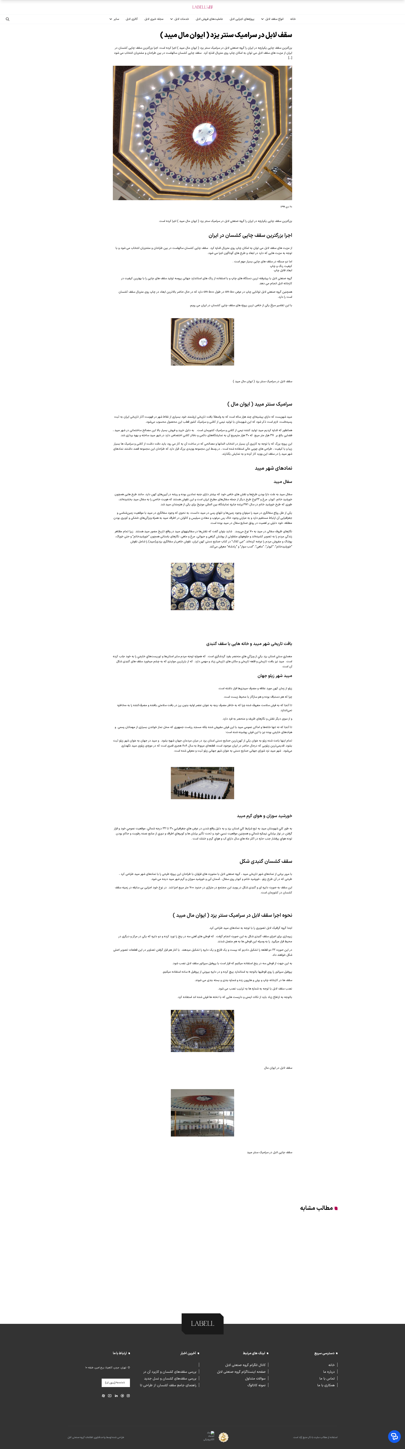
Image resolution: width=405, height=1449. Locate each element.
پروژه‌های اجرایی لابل (242, 19)
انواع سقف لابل (274, 19)
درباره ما (329, 1371)
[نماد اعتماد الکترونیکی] (201, 1437)
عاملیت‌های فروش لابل (209, 19)
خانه (293, 19)
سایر (116, 19)
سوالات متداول (255, 1378)
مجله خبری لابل (153, 19)
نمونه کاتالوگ (256, 1385)
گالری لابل (132, 19)
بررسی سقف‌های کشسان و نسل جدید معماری (170, 1378)
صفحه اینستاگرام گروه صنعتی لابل (241, 1371)
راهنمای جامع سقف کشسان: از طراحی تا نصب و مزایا (168, 1385)
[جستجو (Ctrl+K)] (7, 19)
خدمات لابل (181, 19)
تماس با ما (327, 1378)
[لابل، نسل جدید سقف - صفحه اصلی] (202, 7)
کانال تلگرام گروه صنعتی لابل (245, 1365)
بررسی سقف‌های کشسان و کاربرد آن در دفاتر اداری (169, 1371)
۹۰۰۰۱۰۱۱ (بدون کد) (115, 1383)
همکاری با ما (326, 1385)
